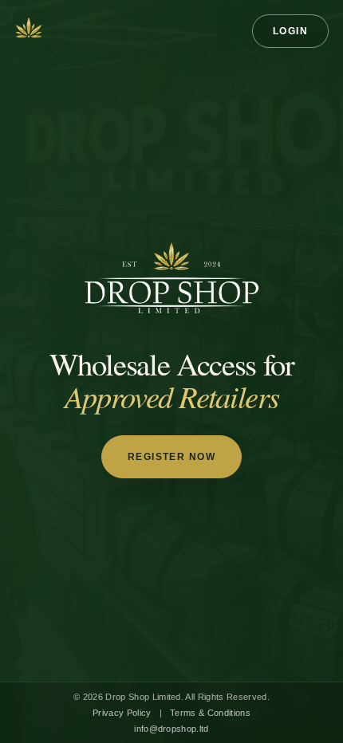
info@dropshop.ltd (171, 728)
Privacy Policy (122, 712)
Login (291, 31)
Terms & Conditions (210, 712)
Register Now (171, 456)
